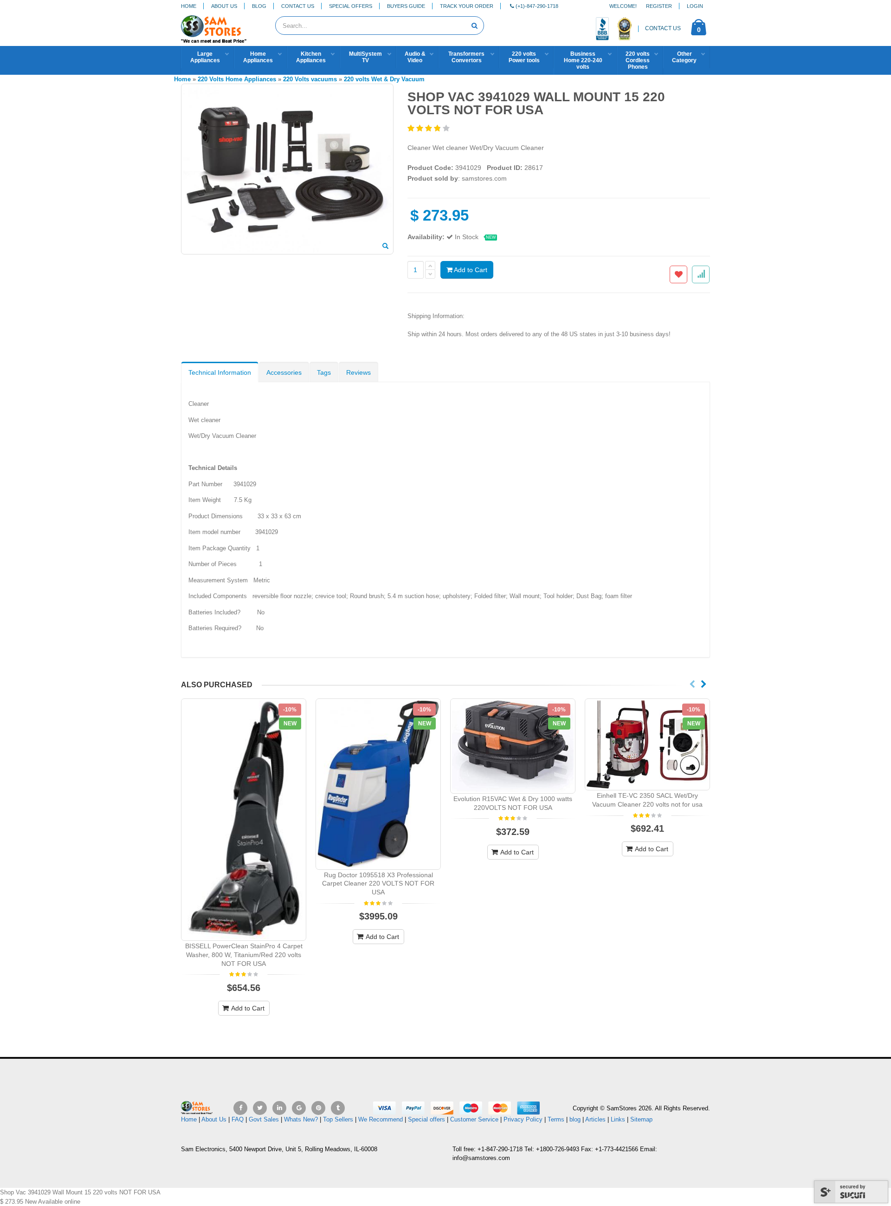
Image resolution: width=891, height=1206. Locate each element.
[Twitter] (260, 1108)
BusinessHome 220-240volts (583, 60)
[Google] (299, 1108)
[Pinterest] (318, 1108)
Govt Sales (264, 1119)
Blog (259, 6)
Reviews (358, 372)
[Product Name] (243, 819)
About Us (224, 6)
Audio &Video (415, 57)
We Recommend (380, 1119)
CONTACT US (663, 28)
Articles (595, 1119)
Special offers (426, 1119)
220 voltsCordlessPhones (638, 60)
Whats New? (301, 1119)
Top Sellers (338, 1119)
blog (575, 1119)
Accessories (284, 372)
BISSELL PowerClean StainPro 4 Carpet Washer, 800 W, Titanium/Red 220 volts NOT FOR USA (244, 954)
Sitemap (641, 1119)
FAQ (238, 1119)
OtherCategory (684, 57)
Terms (557, 1119)
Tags (324, 372)
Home (188, 6)
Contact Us (297, 6)
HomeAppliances (258, 57)
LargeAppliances (205, 57)
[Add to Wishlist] (678, 274)
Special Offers (350, 6)
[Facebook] (240, 1108)
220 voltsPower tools (524, 57)
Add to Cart (469, 270)
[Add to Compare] (701, 274)
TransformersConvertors (466, 57)
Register (659, 6)
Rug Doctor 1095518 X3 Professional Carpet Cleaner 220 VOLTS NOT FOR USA (378, 883)
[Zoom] (385, 246)
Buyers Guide (406, 6)
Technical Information (219, 372)
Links (618, 1119)
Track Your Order (466, 6)
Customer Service (474, 1119)
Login (695, 6)
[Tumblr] (338, 1108)
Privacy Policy (523, 1119)
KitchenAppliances (311, 57)
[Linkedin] (279, 1108)
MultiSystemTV (365, 57)
